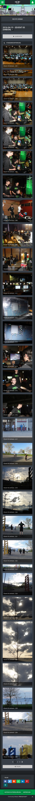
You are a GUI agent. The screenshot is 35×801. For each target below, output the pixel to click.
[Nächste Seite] (22, 762)
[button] (2, 2)
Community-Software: (17, 796)
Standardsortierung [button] (13, 43)
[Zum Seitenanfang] (32, 796)
